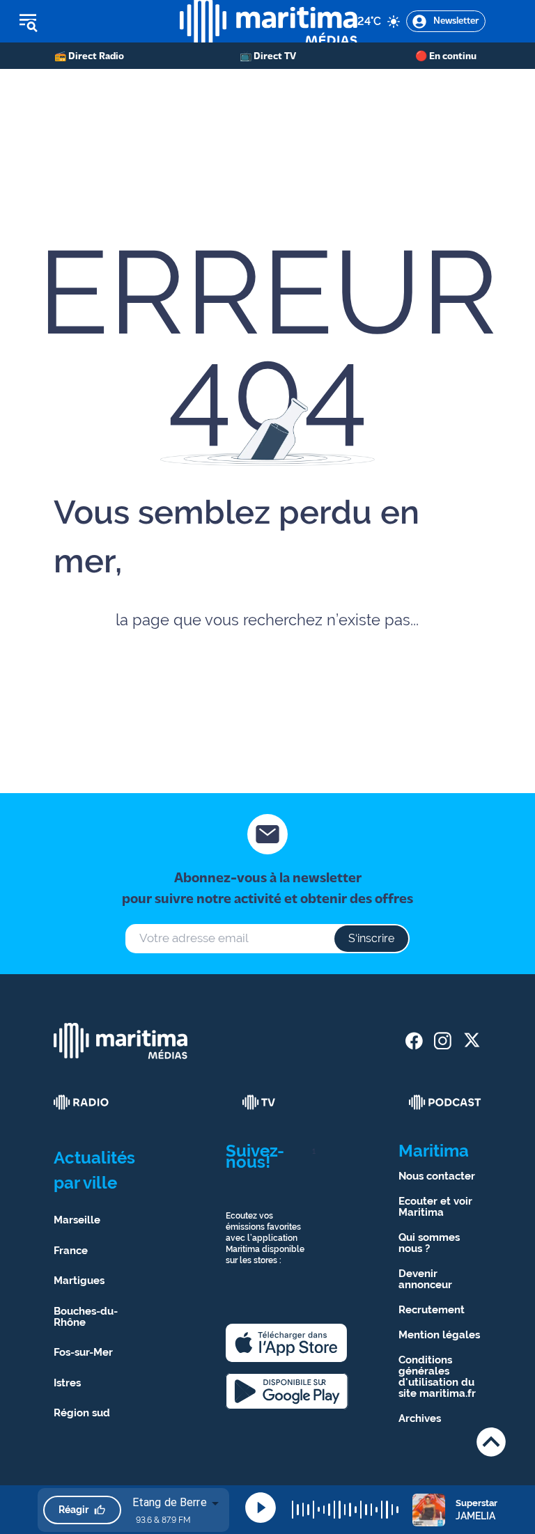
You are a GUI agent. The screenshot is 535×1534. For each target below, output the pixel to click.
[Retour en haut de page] (491, 1441)
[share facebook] (414, 1041)
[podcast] (445, 1102)
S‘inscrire (371, 938)
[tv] (259, 1102)
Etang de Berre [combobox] (169, 1502)
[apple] (286, 1343)
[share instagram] (443, 1041)
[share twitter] (471, 1041)
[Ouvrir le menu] (90, 21)
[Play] (260, 1507)
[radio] (81, 1102)
